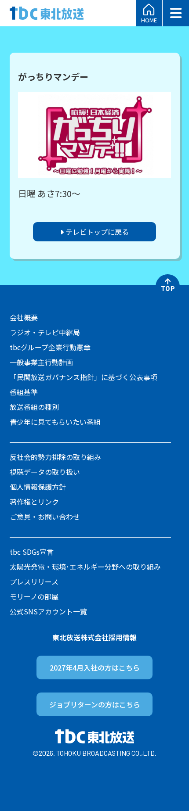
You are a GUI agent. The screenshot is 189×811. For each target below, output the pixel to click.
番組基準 (24, 392)
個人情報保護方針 (38, 486)
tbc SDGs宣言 (32, 551)
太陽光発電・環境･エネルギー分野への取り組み (85, 566)
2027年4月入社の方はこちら (95, 667)
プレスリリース (34, 581)
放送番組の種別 (34, 407)
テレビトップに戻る (96, 231)
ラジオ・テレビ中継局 (45, 332)
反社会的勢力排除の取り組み (55, 457)
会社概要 (24, 317)
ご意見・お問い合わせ (45, 516)
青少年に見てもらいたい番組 (55, 421)
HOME (149, 19)
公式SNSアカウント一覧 (48, 611)
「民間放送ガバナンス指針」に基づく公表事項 (83, 377)
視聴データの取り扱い (45, 472)
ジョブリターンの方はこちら (94, 704)
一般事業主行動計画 (41, 362)
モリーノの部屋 (34, 596)
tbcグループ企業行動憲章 (50, 347)
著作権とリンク (34, 501)
